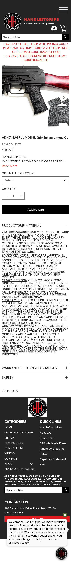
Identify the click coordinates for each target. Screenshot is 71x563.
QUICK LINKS (51, 422)
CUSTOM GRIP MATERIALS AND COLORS (20, 469)
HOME (8, 427)
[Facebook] (8, 391)
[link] (64, 28)
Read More (9, 166)
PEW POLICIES (14, 443)
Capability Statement (53, 459)
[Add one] (21, 196)
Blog (43, 464)
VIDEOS (9, 453)
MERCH (9, 437)
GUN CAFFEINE (14, 448)
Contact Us (46, 438)
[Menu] (63, 9)
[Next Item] (64, 97)
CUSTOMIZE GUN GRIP (19, 432)
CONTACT (10, 458)
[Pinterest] (13, 391)
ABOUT (9, 463)
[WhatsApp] (4, 391)
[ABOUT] (32, 464)
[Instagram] (17, 391)
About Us (45, 432)
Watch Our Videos (51, 427)
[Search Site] (65, 37)
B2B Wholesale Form (53, 443)
